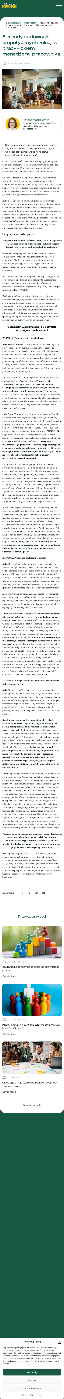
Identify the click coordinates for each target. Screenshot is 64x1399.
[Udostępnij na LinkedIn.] (36, 893)
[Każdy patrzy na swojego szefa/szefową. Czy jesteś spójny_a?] (32, 999)
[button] (59, 1341)
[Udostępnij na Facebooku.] (22, 893)
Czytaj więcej (9, 976)
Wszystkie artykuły (32, 1105)
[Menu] (58, 5)
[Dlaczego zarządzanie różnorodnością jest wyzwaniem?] (32, 1057)
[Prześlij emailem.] (44, 893)
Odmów (32, 1380)
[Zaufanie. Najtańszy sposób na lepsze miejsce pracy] (32, 941)
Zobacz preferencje (32, 1388)
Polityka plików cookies (30, 1395)
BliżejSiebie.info (13, 23)
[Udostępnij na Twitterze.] (29, 893)
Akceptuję (32, 1372)
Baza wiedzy (30, 23)
